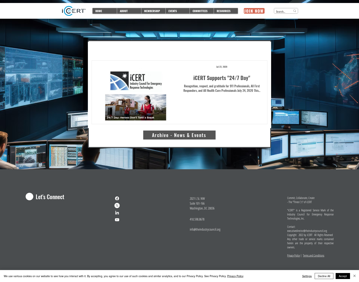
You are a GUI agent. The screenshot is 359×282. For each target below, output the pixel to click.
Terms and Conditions (313, 255)
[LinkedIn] (117, 212)
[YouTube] (117, 219)
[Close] (354, 276)
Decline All (324, 276)
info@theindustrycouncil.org (205, 229)
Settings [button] (307, 276)
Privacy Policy (293, 255)
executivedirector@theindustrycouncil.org (307, 231)
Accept (343, 276)
